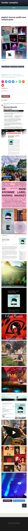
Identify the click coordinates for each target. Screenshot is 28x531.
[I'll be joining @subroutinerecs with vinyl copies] (14, 195)
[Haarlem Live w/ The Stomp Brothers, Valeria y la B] (14, 274)
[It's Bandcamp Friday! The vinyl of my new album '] (14, 406)
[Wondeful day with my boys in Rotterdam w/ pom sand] (14, 459)
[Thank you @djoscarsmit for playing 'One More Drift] (14, 432)
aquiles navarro (5, 66)
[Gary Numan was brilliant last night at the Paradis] (14, 485)
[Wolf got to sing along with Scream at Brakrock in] (14, 353)
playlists (3, 24)
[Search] (24, 505)
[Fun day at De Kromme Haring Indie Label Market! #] (14, 168)
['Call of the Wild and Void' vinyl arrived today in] (14, 221)
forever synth (14, 66)
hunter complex (9, 2)
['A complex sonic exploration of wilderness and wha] (14, 300)
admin (19, 22)
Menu (14, 7)
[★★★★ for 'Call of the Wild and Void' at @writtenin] (14, 248)
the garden (21, 66)
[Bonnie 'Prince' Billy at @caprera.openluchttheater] (14, 380)
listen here (3, 60)
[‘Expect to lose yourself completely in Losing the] (14, 142)
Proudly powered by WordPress (14, 523)
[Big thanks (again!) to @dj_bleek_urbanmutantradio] (14, 327)
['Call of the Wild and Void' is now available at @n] (14, 115)
